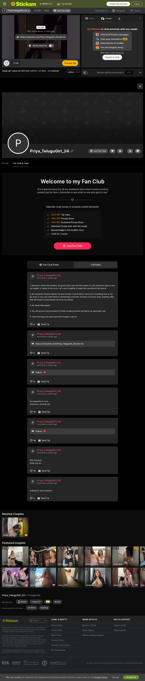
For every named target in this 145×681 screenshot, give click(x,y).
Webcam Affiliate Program (93, 635)
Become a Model (89, 625)
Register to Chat (112, 57)
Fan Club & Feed (21, 163)
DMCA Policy (56, 635)
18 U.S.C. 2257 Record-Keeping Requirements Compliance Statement (114, 663)
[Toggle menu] (4, 4)
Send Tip (45, 324)
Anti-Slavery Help (58, 650)
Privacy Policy (57, 625)
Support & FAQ (120, 625)
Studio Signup (88, 630)
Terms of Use (56, 630)
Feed (46, 10)
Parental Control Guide (60, 645)
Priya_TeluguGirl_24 (49, 275)
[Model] (140, 86)
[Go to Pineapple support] (45, 663)
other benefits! (117, 53)
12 (34, 471)
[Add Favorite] (6, 63)
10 (34, 412)
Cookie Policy (100, 677)
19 (34, 440)
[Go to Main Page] (23, 4)
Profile (37, 10)
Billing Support (120, 630)
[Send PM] (138, 151)
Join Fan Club (74, 245)
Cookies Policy (57, 640)
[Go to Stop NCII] (58, 663)
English (36, 621)
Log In (136, 4)
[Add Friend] (130, 151)
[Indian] (48, 602)
